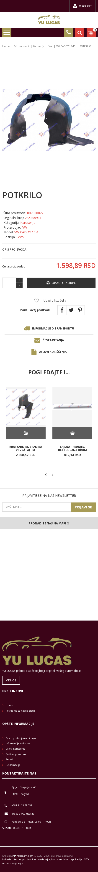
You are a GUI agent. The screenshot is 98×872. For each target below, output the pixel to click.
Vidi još (11, 680)
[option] (25, 426)
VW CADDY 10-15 (65, 46)
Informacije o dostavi (18, 743)
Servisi (9, 759)
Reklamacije (13, 765)
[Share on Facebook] (62, 310)
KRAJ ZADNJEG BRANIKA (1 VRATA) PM (25, 448)
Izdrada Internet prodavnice (19, 859)
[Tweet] (71, 310)
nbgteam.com (25, 855)
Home (6, 46)
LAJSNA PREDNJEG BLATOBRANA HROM (72, 448)
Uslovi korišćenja (53, 352)
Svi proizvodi (21, 46)
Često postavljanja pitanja (21, 738)
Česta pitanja (53, 340)
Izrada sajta (43, 859)
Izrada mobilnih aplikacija (66, 859)
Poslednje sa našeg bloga (20, 710)
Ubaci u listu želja (55, 300)
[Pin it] (80, 310)
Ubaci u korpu (63, 283)
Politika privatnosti (16, 754)
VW (50, 46)
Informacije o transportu (53, 328)
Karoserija (38, 46)
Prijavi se (83, 507)
